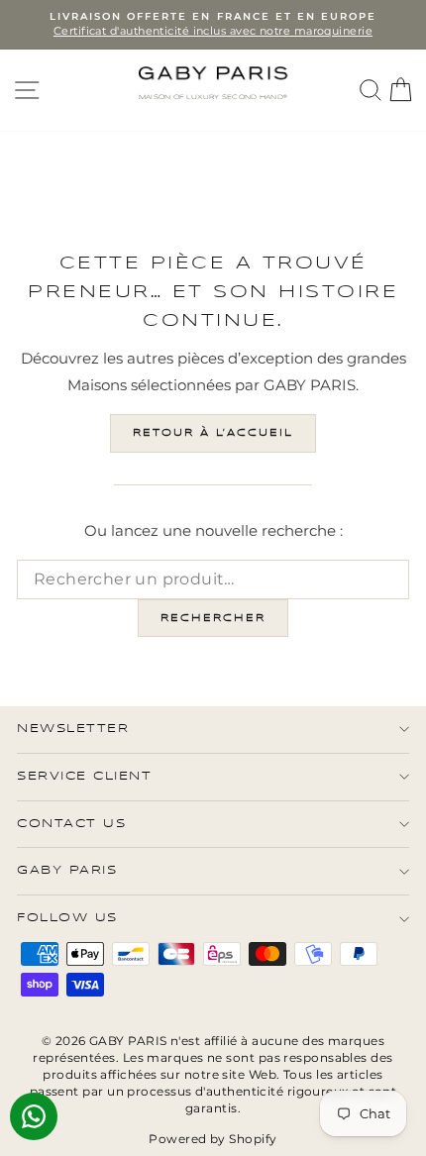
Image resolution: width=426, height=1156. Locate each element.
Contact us (71, 823)
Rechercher (213, 618)
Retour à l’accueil (213, 433)
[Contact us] (33, 1116)
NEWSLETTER (73, 728)
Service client (84, 776)
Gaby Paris (67, 870)
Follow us (67, 917)
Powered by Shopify (212, 1138)
